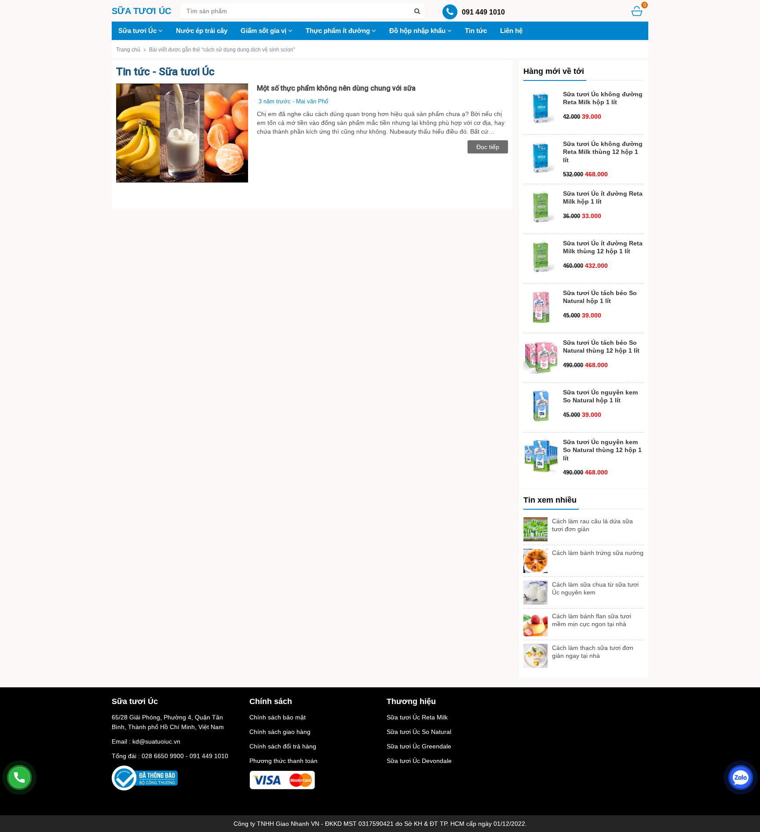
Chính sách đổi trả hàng (282, 746)
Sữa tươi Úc (138, 30)
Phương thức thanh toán (283, 760)
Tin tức (476, 30)
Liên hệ (511, 30)
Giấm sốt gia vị (264, 30)
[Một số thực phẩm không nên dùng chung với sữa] (182, 132)
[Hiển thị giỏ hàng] (636, 10)
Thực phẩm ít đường (339, 30)
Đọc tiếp (487, 146)
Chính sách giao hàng (280, 731)
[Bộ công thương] (145, 777)
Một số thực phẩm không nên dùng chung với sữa (336, 88)
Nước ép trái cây (201, 30)
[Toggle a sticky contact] (19, 777)
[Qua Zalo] (740, 777)
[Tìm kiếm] (417, 11)
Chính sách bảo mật (277, 717)
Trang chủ (128, 50)
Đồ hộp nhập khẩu (418, 30)
